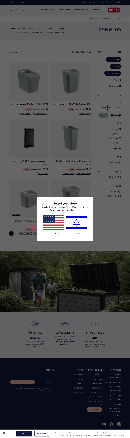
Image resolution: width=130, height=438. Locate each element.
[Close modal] (43, 204)
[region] (65, 433)
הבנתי (24, 434)
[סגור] (4, 433)
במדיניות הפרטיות (65, 435)
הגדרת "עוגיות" (42, 434)
